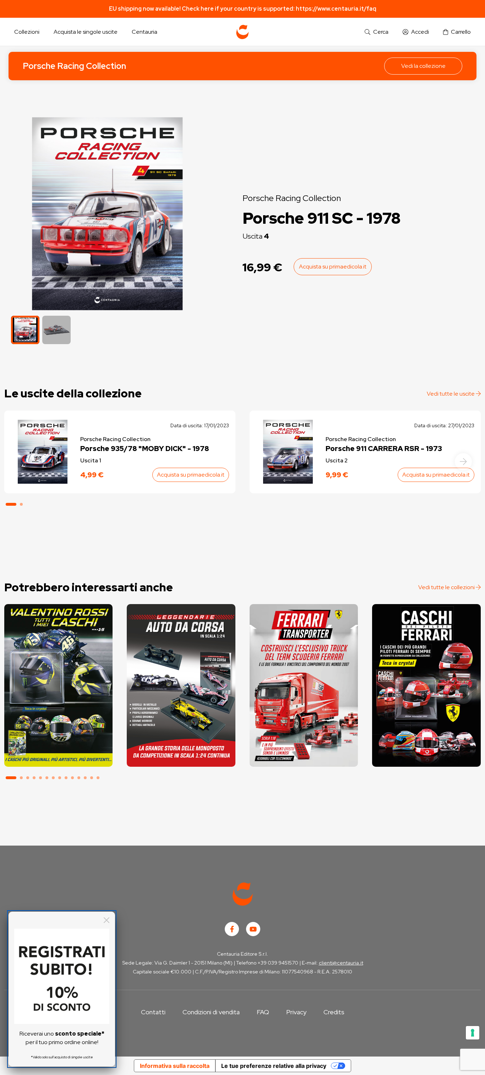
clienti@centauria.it (341, 963)
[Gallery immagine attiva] (107, 213)
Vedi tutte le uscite (451, 393)
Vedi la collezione (423, 66)
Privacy (296, 1012)
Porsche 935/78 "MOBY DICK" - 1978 (144, 448)
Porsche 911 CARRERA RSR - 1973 (384, 448)
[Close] (106, 920)
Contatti (153, 1012)
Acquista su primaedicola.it (332, 266)
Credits (333, 1012)
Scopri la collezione (58, 735)
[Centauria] (242, 32)
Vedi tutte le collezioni (447, 587)
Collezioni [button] (26, 32)
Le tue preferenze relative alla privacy (273, 1065)
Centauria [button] (144, 32)
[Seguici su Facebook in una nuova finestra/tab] (232, 929)
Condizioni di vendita (211, 1012)
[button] (376, 32)
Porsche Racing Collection (74, 65)
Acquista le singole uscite (86, 32)
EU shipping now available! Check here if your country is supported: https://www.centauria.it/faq (242, 8)
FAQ (263, 1012)
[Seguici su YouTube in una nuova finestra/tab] (253, 929)
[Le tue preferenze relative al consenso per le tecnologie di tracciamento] (472, 1032)
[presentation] (463, 461)
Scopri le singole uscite (58, 755)
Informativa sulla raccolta (174, 1065)
